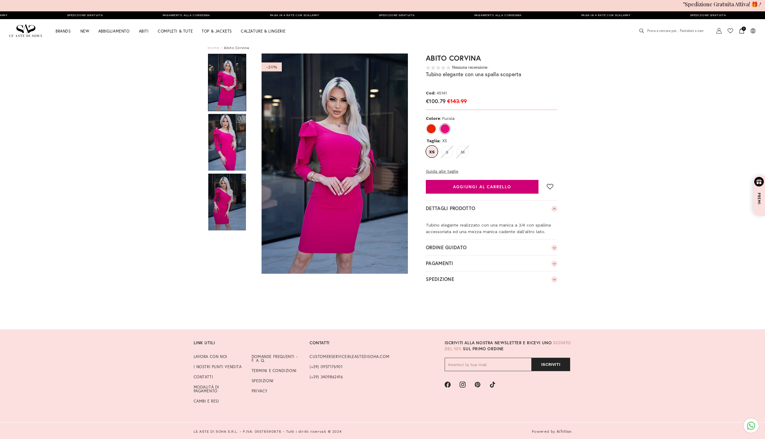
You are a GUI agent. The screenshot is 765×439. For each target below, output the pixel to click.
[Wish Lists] (730, 30)
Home (213, 48)
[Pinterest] (478, 385)
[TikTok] (492, 385)
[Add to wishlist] (550, 186)
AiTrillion (564, 431)
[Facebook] (448, 385)
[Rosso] (431, 128)
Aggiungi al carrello (482, 186)
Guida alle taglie (442, 171)
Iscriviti (550, 364)
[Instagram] (463, 385)
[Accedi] (719, 30)
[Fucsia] (445, 128)
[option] (334, 163)
